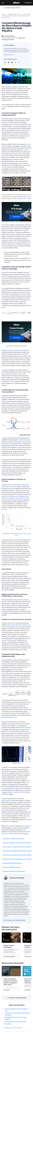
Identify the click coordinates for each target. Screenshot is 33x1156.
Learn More (16, 216)
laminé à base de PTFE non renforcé (18, 625)
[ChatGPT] (5, 62)
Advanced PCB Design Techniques (12, 863)
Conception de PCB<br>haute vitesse (13, 838)
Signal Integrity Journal (11, 717)
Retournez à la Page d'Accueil (17, 997)
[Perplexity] (8, 62)
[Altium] (16, 2)
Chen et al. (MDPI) (27, 198)
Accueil (3, 14)
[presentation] (30, 927)
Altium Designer (6, 800)
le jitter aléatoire (10, 496)
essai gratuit (27, 826)
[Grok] (18, 62)
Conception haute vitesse (12, 8)
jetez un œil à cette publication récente (15, 350)
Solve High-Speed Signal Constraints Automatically (17, 851)
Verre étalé (8, 1023)
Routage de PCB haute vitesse (11, 867)
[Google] (15, 62)
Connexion (27, 2)
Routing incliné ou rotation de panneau (15, 1021)
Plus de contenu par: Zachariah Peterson (14, 920)
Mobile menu (3, 3)
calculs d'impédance (9, 788)
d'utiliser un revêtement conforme (16, 792)
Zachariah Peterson (9, 36)
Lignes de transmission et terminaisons (14, 871)
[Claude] (12, 62)
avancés (28, 144)
